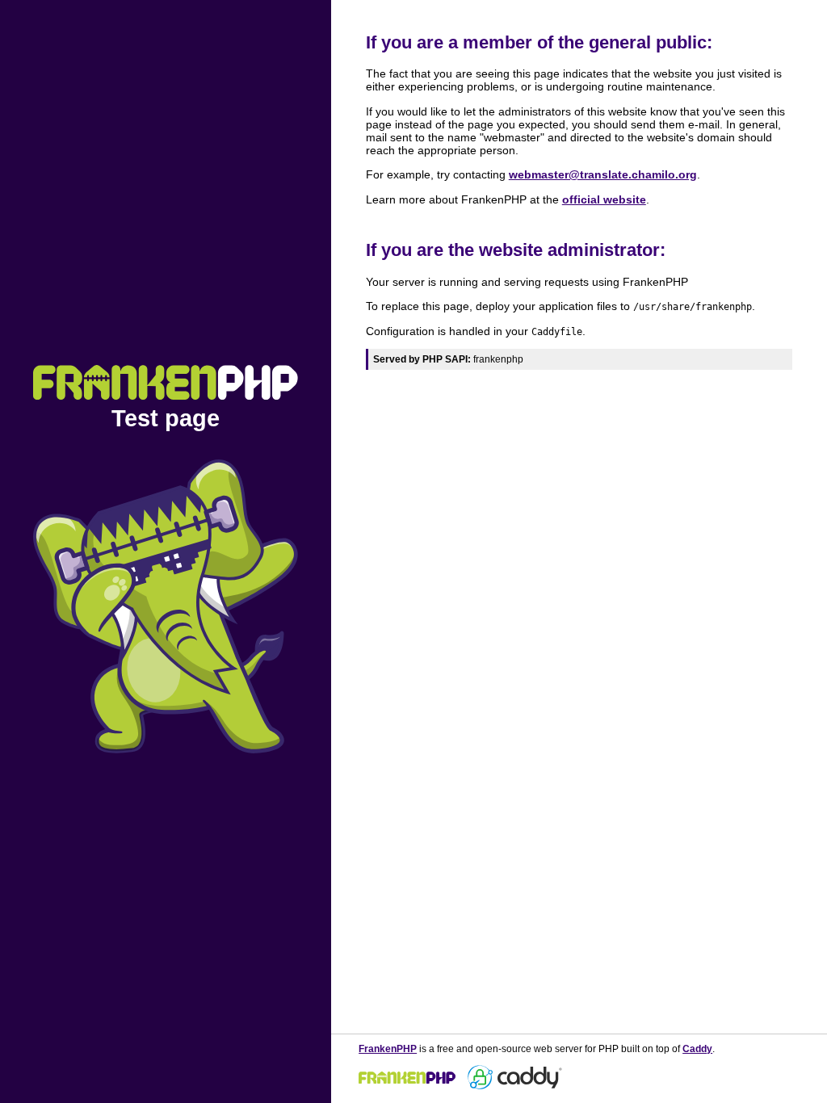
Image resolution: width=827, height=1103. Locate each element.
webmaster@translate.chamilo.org (603, 174)
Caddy (697, 1049)
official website (604, 199)
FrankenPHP (388, 1049)
